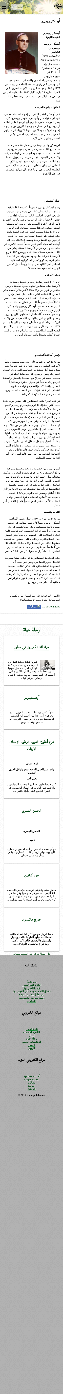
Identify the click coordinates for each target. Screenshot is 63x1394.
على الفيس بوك (31, 988)
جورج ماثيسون (31, 919)
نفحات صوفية (31, 1079)
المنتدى (31, 1000)
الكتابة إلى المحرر (31, 984)
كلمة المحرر (31, 1029)
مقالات (31, 1082)
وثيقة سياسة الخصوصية (31, 997)
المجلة (31, 1085)
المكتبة (31, 1089)
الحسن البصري (31, 810)
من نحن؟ (32, 981)
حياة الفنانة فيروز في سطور (31, 647)
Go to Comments (51, 606)
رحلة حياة (31, 630)
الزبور (31, 1048)
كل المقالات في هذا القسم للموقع (31, 953)
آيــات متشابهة (31, 1076)
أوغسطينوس (31, 697)
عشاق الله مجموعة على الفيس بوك (31, 991)
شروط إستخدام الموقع (31, 994)
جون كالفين (31, 875)
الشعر (31, 1045)
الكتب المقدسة (31, 1032)
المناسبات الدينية (31, 1041)
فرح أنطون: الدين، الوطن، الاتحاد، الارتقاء (31, 745)
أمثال (31, 1035)
